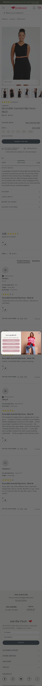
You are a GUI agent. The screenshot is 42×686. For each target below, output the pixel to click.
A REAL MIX (11, 350)
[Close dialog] (39, 333)
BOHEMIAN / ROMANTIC (11, 347)
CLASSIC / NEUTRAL (11, 340)
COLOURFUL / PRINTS (11, 343)
